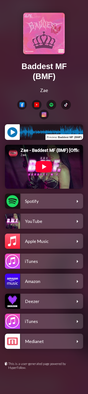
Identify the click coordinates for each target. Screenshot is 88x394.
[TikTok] (66, 105)
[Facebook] (22, 105)
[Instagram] (44, 114)
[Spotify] (51, 105)
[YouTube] (37, 105)
